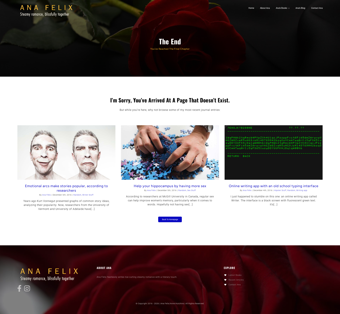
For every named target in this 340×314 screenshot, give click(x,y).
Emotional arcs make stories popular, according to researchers (66, 188)
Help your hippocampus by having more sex (170, 186)
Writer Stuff (88, 195)
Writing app (301, 190)
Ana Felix (46, 195)
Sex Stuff (191, 190)
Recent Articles (236, 280)
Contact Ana (235, 284)
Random (77, 195)
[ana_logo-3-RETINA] (47, 4)
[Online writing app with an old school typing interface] (274, 152)
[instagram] (27, 288)
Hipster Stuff (280, 190)
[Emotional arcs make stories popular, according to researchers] (66, 152)
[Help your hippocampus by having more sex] (170, 152)
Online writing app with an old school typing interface (273, 186)
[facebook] (19, 288)
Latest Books (235, 275)
